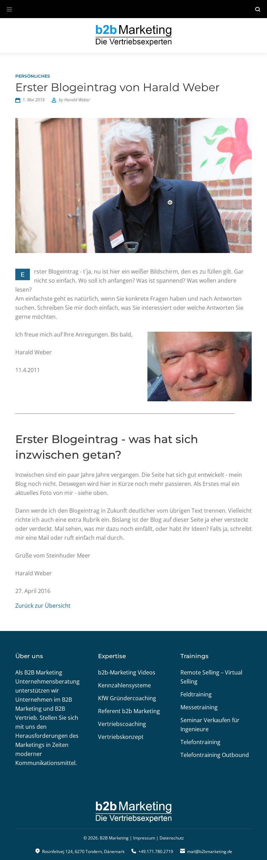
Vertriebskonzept (121, 737)
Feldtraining (196, 694)
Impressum (144, 838)
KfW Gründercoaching (127, 698)
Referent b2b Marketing (129, 711)
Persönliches (32, 76)
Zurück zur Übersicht (43, 605)
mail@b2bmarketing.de (209, 851)
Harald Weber (77, 100)
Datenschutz (172, 838)
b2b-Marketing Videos (126, 672)
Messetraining (199, 707)
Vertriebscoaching (122, 724)
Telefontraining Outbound (214, 755)
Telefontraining (200, 742)
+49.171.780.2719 (155, 851)
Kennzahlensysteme (124, 685)
